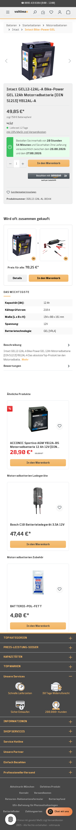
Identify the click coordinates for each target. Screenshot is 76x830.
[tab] (37, 352)
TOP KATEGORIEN (15, 637)
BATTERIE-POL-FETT (26, 606)
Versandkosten (42, 793)
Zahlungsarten (33, 811)
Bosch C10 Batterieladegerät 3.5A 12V (37, 524)
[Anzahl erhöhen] (23, 163)
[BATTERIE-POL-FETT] (38, 582)
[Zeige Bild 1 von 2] (34, 77)
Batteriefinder (11, 811)
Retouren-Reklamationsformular (24, 799)
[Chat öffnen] (59, 811)
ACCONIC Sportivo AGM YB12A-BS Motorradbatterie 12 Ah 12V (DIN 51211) (34, 445)
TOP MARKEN (12, 666)
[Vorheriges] (6, 60)
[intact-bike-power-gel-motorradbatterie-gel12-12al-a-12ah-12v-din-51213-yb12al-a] (38, 61)
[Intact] (10, 122)
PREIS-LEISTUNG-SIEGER (21, 647)
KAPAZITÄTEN (13, 656)
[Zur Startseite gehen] (21, 13)
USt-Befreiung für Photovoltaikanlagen (35, 805)
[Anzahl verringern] (10, 163)
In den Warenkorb (48, 163)
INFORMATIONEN (15, 721)
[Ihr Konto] (59, 12)
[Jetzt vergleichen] (43, 12)
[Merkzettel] (51, 12)
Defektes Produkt (50, 786)
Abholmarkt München (22, 786)
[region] (38, 61)
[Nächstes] (69, 60)
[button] (48, 177)
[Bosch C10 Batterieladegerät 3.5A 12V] (38, 501)
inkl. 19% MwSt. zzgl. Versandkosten (26, 132)
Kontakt (23, 793)
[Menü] (8, 12)
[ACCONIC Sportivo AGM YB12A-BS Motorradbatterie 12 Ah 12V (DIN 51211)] (38, 419)
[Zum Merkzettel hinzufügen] (59, 426)
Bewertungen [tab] (12, 365)
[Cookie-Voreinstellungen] (10, 819)
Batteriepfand (57, 799)
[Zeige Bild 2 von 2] (41, 77)
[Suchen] (35, 12)
